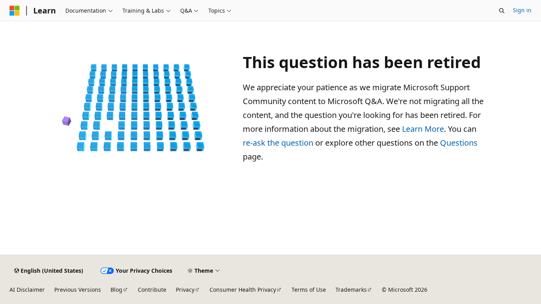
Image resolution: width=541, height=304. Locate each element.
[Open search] (502, 11)
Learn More (423, 129)
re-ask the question (278, 142)
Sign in (522, 10)
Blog (116, 289)
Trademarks (351, 289)
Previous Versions (77, 289)
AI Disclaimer (27, 289)
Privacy (185, 289)
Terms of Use (308, 289)
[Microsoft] (15, 11)
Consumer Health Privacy (243, 289)
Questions (459, 142)
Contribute (152, 289)
